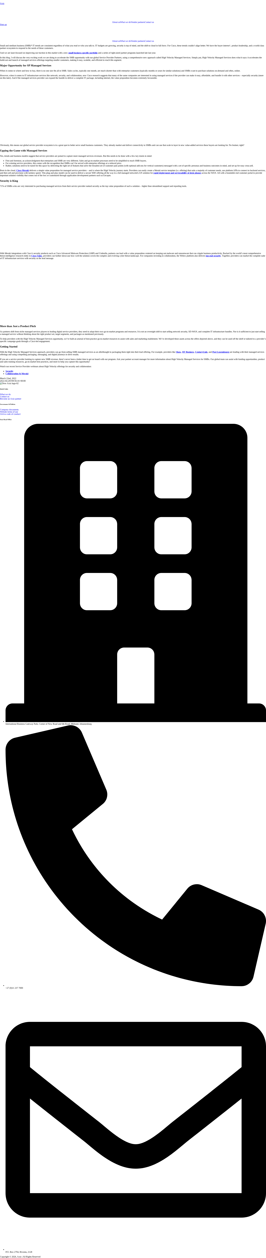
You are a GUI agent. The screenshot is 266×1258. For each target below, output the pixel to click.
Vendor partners (138, 22)
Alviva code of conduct (10, 414)
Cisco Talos (36, 256)
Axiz (2, 3)
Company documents (9, 410)
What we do (125, 22)
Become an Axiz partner (10, 399)
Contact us (149, 22)
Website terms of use (9, 412)
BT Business (188, 352)
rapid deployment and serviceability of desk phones (177, 173)
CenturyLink (201, 352)
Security (9, 371)
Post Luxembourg (220, 352)
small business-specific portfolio (83, 53)
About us (116, 22)
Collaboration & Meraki (17, 373)
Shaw (178, 352)
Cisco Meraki (22, 170)
